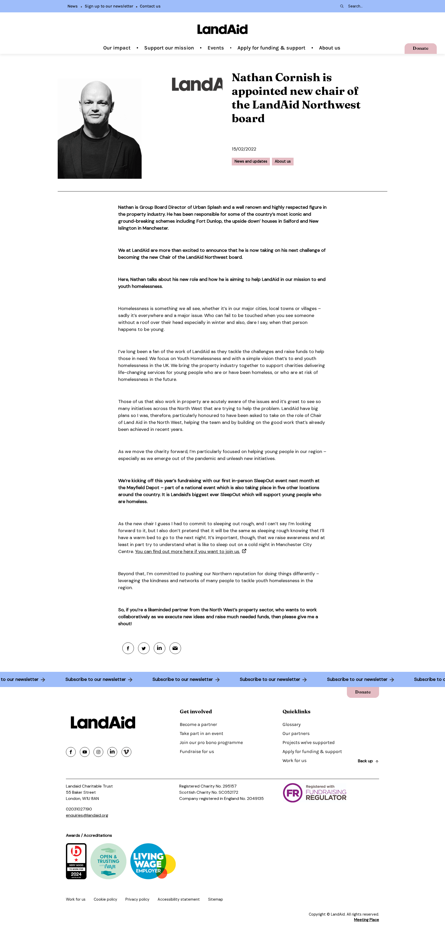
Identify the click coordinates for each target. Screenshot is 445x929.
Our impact (117, 48)
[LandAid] (222, 29)
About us (329, 48)
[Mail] (175, 648)
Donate (421, 48)
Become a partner (198, 724)
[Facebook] (128, 648)
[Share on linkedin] (112, 752)
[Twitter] (144, 648)
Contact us (150, 6)
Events (216, 48)
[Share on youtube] (85, 752)
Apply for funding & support (271, 48)
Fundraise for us (197, 751)
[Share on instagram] (98, 752)
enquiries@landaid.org (87, 815)
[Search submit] (341, 6)
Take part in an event (201, 733)
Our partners (296, 733)
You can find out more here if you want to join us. (187, 551)
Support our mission (169, 48)
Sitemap (215, 899)
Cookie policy (105, 899)
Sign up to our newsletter (109, 6)
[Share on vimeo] (126, 752)
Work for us (294, 760)
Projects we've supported (309, 742)
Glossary (292, 724)
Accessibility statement (179, 899)
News (72, 6)
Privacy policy (137, 899)
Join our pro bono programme (211, 742)
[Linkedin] (159, 648)
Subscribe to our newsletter (105, 679)
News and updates (251, 161)
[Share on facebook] (71, 752)
